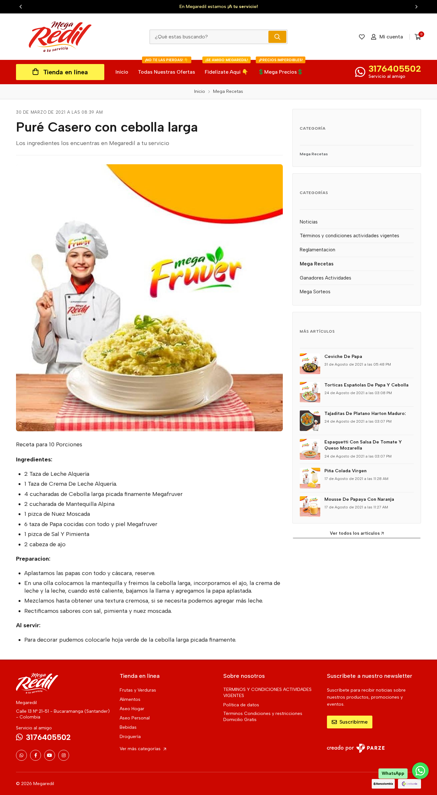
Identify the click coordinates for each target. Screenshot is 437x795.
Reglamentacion (317, 250)
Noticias (309, 222)
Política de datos (241, 705)
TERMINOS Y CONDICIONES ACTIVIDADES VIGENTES (267, 692)
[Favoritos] (362, 37)
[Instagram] (63, 755)
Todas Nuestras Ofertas (166, 67)
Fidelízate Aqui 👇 (226, 67)
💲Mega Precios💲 (280, 67)
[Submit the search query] (277, 37)
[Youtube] (49, 755)
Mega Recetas (314, 153)
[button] (21, 7)
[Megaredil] (60, 36)
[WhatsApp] (21, 755)
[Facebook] (35, 755)
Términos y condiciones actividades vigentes (349, 236)
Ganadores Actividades (325, 278)
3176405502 (395, 68)
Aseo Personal (135, 718)
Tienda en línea (65, 72)
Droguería (130, 736)
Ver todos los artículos (355, 533)
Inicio (121, 72)
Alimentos (130, 699)
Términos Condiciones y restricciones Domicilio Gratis (262, 716)
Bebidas (128, 727)
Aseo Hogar (132, 708)
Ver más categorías (141, 748)
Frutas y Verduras (138, 690)
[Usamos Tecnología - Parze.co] (356, 748)
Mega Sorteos (315, 292)
